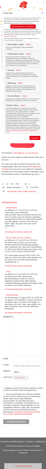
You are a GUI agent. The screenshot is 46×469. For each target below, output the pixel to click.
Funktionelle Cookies (15, 54)
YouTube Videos (12, 105)
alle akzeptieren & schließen (23, 26)
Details (28, 44)
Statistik (10, 70)
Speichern (35, 138)
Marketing (11, 83)
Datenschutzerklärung (10, 36)
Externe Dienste (13, 96)
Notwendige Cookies (15, 44)
